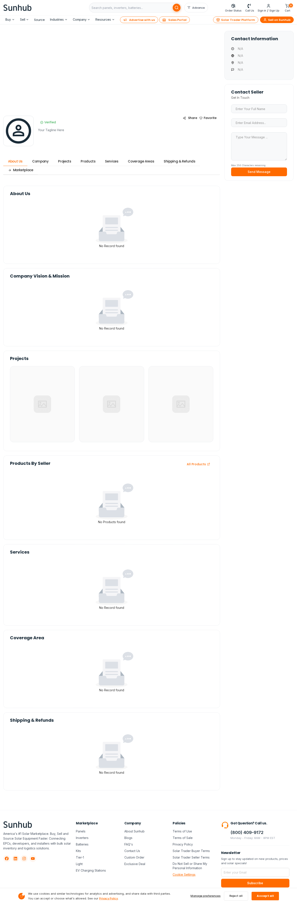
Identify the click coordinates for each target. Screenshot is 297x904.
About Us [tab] (15, 161)
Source (39, 20)
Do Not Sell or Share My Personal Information (190, 866)
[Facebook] (6, 858)
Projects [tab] (64, 161)
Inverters (82, 838)
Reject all (236, 896)
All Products (196, 464)
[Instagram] (24, 858)
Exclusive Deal (134, 864)
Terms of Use (182, 831)
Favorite (210, 118)
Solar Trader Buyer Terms (191, 851)
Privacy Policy (183, 844)
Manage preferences (205, 896)
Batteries (82, 844)
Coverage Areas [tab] (141, 161)
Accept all (265, 896)
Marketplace (23, 170)
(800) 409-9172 (247, 832)
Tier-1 (80, 857)
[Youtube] (32, 858)
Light (79, 864)
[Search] (177, 8)
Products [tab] (88, 161)
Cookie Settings (184, 874)
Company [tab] (40, 161)
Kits (78, 851)
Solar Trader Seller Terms (191, 857)
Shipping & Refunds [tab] (179, 161)
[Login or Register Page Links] (268, 6)
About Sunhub (134, 831)
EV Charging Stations (91, 870)
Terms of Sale (183, 838)
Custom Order (134, 857)
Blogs (128, 838)
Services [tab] (111, 161)
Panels (80, 831)
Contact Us (132, 851)
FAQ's (128, 844)
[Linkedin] (15, 858)
